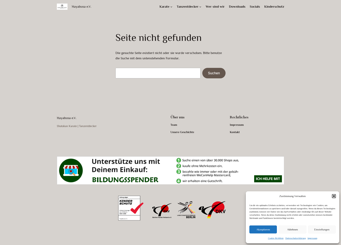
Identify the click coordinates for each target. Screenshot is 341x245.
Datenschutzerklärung (295, 238)
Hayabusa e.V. (81, 6)
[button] (334, 196)
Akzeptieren (263, 229)
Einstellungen (321, 229)
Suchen (214, 73)
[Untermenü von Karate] (171, 7)
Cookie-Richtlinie (276, 238)
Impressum (312, 238)
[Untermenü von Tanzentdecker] (200, 7)
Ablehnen (292, 229)
